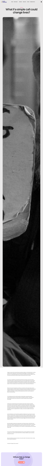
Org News (21, 7)
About (12, 1)
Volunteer (20, 1)
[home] (4, 2)
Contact (28, 1)
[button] (16, 2)
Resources (24, 1)
